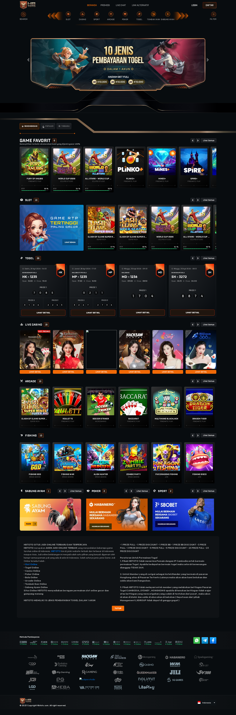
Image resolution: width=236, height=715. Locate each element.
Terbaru (65, 126)
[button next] (198, 140)
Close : (41, 281)
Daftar (209, 5)
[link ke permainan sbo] (183, 514)
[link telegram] (205, 640)
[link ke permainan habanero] (117, 514)
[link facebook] (213, 640)
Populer (49, 126)
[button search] (21, 15)
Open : (27, 281)
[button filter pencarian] (213, 14)
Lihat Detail (43, 312)
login (194, 5)
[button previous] (193, 140)
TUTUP (118, 608)
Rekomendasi (30, 126)
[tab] (29, 126)
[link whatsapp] (197, 640)
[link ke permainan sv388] (50, 514)
